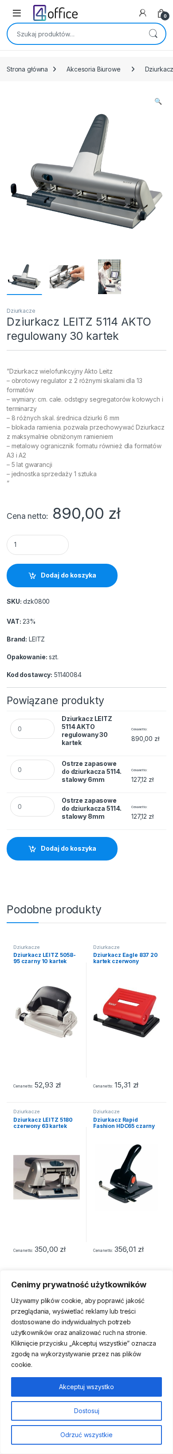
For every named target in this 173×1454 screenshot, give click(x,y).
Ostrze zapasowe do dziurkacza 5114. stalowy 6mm (92, 771)
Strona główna (27, 69)
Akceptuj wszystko (86, 1386)
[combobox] (74, 34)
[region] (86, 1362)
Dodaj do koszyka (68, 575)
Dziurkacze (21, 310)
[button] (158, 101)
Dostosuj (86, 1410)
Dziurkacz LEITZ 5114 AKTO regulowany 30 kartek (87, 730)
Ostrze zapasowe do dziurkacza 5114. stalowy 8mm (92, 808)
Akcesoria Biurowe (94, 69)
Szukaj (153, 34)
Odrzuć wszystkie (86, 1434)
